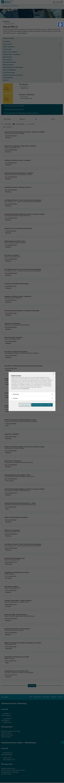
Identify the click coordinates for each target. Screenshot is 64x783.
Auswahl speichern (24, 404)
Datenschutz (26, 388)
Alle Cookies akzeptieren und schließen (42, 404)
